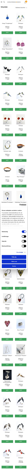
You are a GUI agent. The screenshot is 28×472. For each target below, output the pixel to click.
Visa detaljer (19, 252)
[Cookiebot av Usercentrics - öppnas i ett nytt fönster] (19, 205)
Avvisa (14, 266)
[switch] (24, 236)
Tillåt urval (14, 261)
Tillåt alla (14, 257)
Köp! (20, 160)
